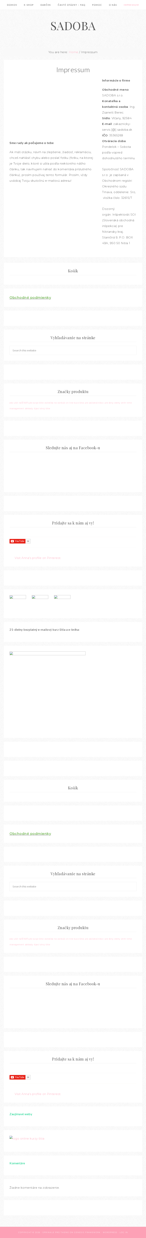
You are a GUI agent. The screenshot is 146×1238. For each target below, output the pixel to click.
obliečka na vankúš (54, 403)
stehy (117, 403)
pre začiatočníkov (94, 403)
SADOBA (73, 25)
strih (123, 403)
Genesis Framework (87, 1232)
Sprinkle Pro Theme (56, 1232)
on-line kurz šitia (75, 403)
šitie (48, 408)
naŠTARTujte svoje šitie (31, 403)
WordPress (110, 1232)
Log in (124, 1232)
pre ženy (109, 403)
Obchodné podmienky (30, 298)
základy (29, 408)
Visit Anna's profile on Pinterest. (38, 558)
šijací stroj (39, 408)
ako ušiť (14, 403)
